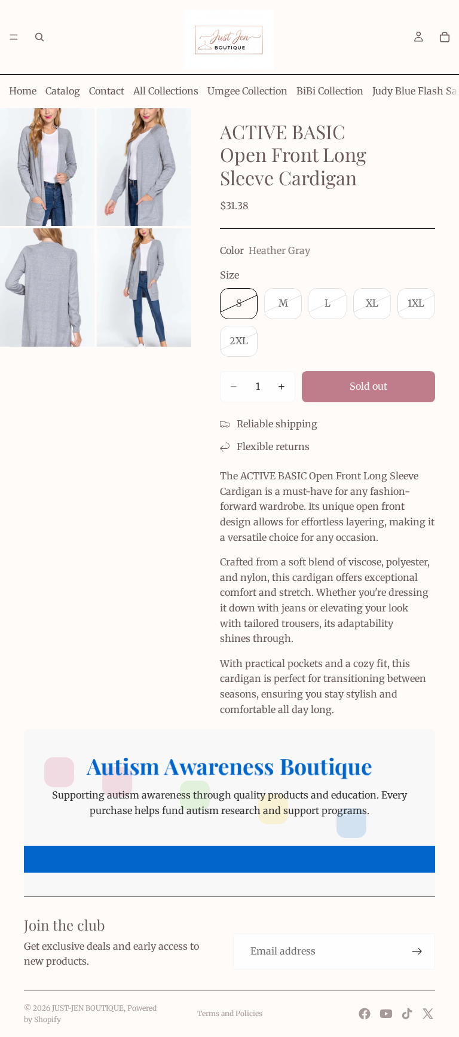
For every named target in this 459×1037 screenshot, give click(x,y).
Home (22, 91)
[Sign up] (417, 951)
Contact (106, 91)
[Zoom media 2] (144, 167)
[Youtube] (386, 1014)
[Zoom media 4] (144, 287)
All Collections (165, 91)
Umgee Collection (247, 91)
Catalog (62, 91)
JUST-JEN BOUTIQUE (88, 1008)
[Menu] (13, 37)
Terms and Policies (229, 1013)
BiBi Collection (329, 91)
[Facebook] (364, 1014)
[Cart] (445, 37)
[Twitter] (428, 1014)
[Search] (39, 37)
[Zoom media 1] (47, 167)
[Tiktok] (407, 1014)
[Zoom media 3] (47, 287)
